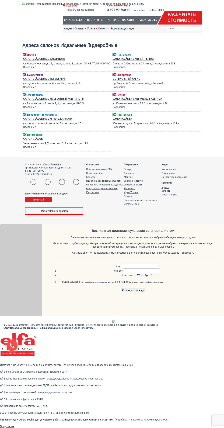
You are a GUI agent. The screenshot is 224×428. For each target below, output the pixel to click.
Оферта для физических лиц (102, 188)
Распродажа (168, 173)
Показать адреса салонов (80, 9)
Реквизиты (129, 188)
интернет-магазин (120, 20)
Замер (127, 169)
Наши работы (148, 20)
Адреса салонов (166, 189)
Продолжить (7, 426)
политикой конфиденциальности (149, 282)
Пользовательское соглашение (140, 200)
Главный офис (169, 194)
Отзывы (128, 196)
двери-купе (95, 20)
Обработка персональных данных (105, 184)
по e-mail (38, 199)
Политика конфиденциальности (103, 180)
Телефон (118, 270)
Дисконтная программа (174, 176)
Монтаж (128, 176)
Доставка (129, 173)
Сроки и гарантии (134, 180)
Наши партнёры (94, 173)
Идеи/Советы (131, 192)
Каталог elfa (73, 20)
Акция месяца (169, 169)
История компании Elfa (99, 169)
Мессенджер (128, 275)
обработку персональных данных (99, 282)
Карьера (91, 176)
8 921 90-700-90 (118, 10)
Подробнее (29, 67)
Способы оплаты (133, 184)
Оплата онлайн (132, 203)
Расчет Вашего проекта (54, 211)
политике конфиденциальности (150, 419)
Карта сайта (92, 192)
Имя (118, 266)
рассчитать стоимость (181, 17)
